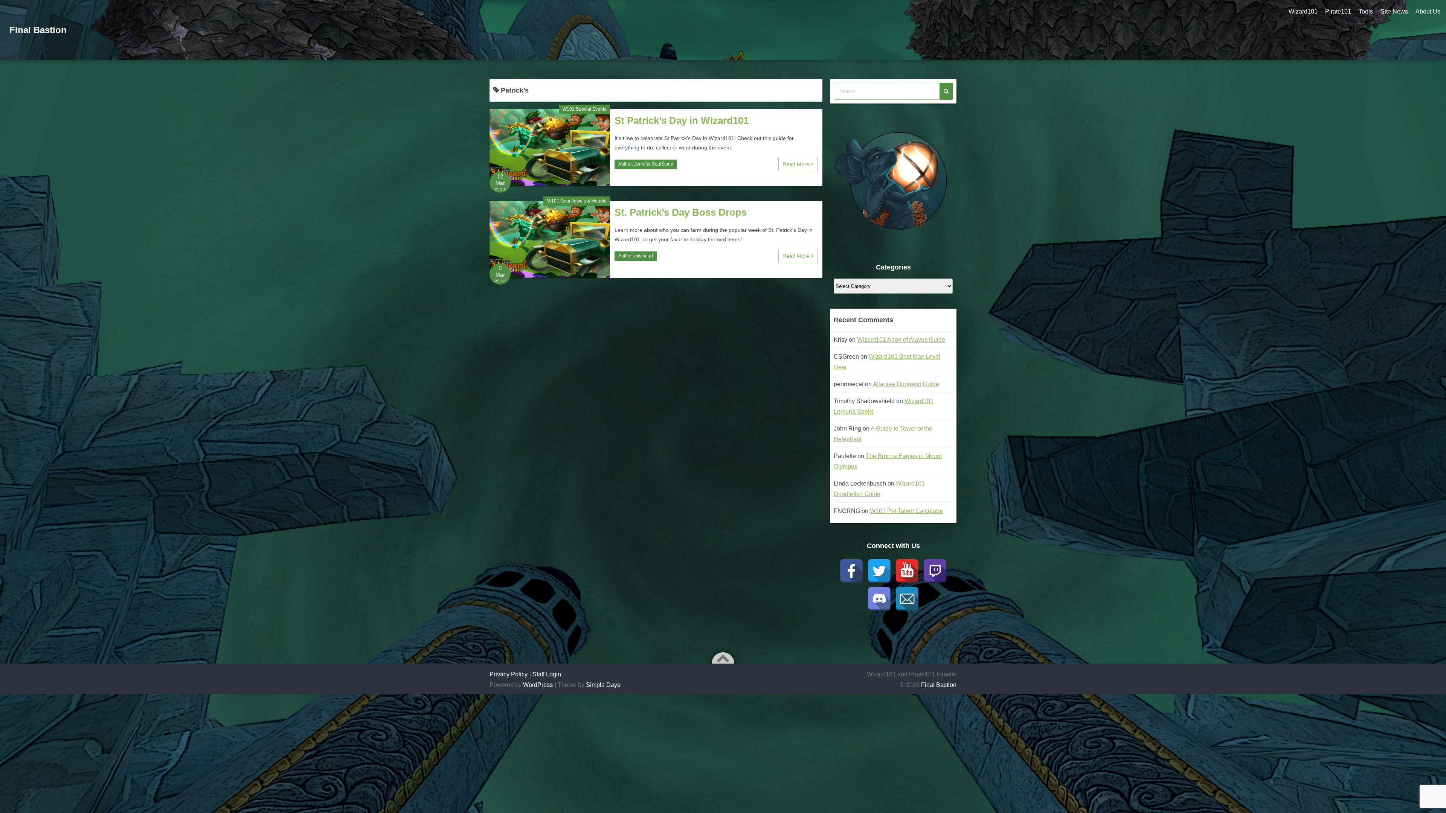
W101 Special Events (584, 109)
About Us (1427, 11)
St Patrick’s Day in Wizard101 (682, 120)
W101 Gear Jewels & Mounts (576, 201)
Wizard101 (1303, 11)
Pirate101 (1338, 11)
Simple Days (603, 685)
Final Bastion (38, 30)
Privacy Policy (509, 674)
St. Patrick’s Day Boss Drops (681, 212)
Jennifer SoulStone (653, 164)
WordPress (538, 685)
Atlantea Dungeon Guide (906, 384)
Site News (1394, 11)
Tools (1366, 11)
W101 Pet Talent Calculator (906, 511)
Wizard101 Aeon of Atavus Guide (901, 339)
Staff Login (546, 674)
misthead (643, 256)
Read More (796, 164)
